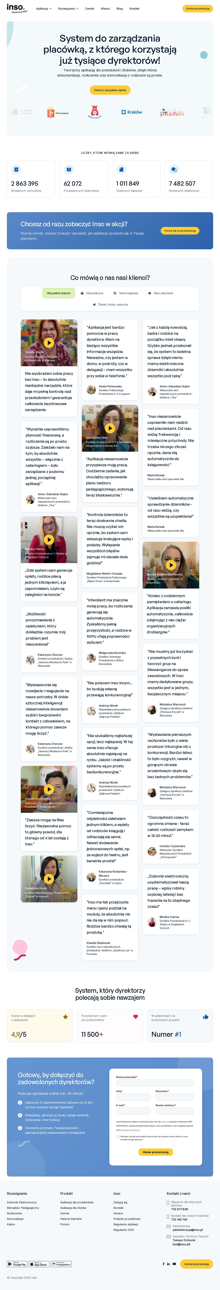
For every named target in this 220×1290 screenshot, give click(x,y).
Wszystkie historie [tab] (58, 293)
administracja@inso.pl (188, 1230)
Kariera (118, 1213)
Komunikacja (15, 1219)
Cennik (89, 8)
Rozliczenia (14, 1213)
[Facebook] (163, 1263)
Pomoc (64, 1224)
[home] (17, 8)
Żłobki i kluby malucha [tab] (113, 304)
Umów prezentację (198, 8)
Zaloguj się (120, 1202)
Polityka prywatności (127, 1219)
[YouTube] (174, 1264)
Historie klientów (71, 1219)
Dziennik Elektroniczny (22, 1202)
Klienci (105, 8)
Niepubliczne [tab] (94, 293)
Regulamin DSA (123, 1230)
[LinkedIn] (168, 1263)
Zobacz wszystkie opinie (110, 90)
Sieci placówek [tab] (163, 293)
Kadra (11, 1224)
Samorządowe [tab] (128, 293)
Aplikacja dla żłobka (73, 1208)
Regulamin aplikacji (125, 1224)
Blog (120, 8)
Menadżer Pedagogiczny (23, 1208)
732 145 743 (179, 1219)
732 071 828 (179, 1209)
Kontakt (134, 8)
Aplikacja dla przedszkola (76, 1202)
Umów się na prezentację (180, 230)
